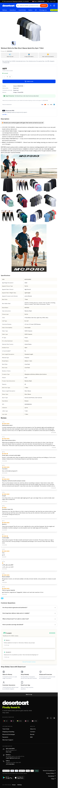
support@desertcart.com (13, 758)
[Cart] (54, 5)
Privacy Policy (51, 773)
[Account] (50, 5)
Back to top (29, 694)
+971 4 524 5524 (10, 764)
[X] (51, 718)
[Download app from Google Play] (7, 777)
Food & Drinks (22, 10)
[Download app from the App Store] (19, 777)
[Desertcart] (8, 6)
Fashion (30, 10)
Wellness (4, 10)
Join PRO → (5, 114)
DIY (36, 10)
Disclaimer (52, 776)
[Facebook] (54, 718)
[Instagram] (47, 718)
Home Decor (13, 10)
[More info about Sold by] (24, 86)
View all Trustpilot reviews (29, 662)
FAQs (53, 779)
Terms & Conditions (49, 770)
